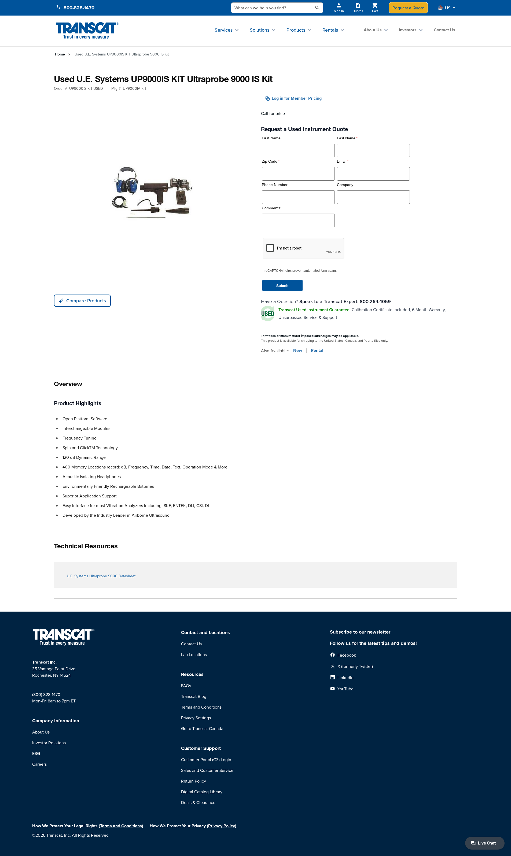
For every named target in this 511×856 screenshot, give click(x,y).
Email (341, 161)
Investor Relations (49, 743)
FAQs (186, 685)
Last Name (346, 138)
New (297, 350)
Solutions (259, 30)
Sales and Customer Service (207, 770)
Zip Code (269, 161)
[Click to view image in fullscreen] (152, 192)
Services (224, 30)
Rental (317, 350)
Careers (39, 764)
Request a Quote (408, 8)
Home (60, 54)
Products (295, 30)
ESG (36, 753)
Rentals (330, 30)
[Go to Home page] (87, 31)
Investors (408, 30)
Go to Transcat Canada (202, 728)
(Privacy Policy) (221, 826)
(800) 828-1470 (46, 694)
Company (345, 185)
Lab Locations (194, 654)
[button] (446, 7)
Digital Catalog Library (201, 792)
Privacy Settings (196, 718)
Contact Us (444, 30)
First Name (271, 138)
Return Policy (193, 781)
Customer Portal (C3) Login (206, 759)
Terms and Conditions (201, 707)
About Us (373, 30)
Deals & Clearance (198, 802)
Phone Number (275, 185)
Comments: (271, 208)
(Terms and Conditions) (121, 826)
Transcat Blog (193, 696)
